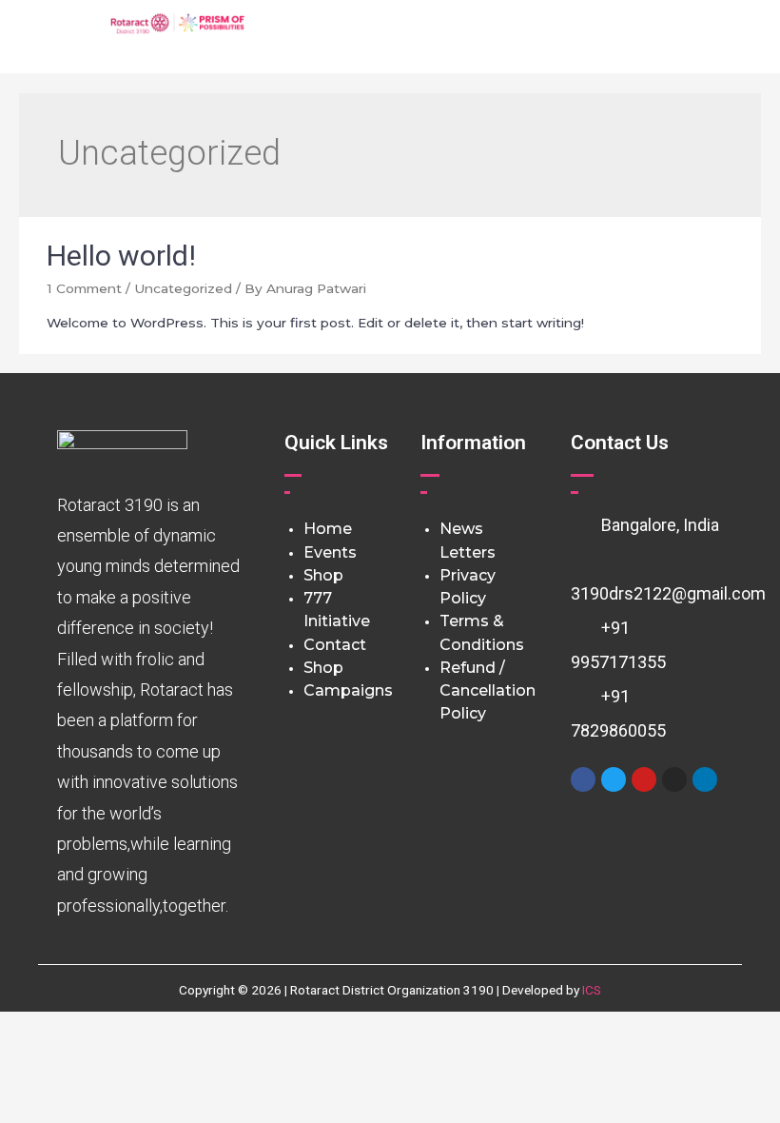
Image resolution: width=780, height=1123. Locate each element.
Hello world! (121, 255)
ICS (591, 989)
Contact (334, 645)
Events (330, 552)
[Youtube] (644, 779)
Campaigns (348, 690)
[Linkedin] (704, 779)
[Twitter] (613, 779)
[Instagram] (674, 779)
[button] (470, 36)
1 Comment (84, 288)
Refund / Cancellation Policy (487, 691)
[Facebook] (583, 779)
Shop (323, 575)
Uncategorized (183, 288)
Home (327, 529)
